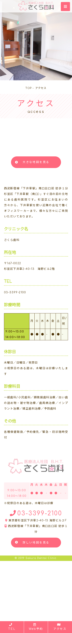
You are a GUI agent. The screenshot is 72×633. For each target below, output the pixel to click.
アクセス (60, 628)
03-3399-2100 (15, 292)
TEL (11, 628)
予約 (36, 628)
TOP (28, 88)
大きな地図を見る (36, 162)
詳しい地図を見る (36, 542)
